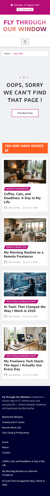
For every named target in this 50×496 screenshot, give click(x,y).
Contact (6, 452)
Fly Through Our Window (25, 25)
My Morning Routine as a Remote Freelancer (23, 254)
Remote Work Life (11, 427)
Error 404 (18, 53)
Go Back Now (26, 113)
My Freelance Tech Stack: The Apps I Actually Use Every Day (24, 365)
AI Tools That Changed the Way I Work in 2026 (25, 309)
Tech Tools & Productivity (15, 432)
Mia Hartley (14, 207)
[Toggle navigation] (25, 41)
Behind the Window (12, 417)
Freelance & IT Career (13, 422)
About (5, 447)
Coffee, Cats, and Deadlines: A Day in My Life (22, 198)
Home (7, 53)
